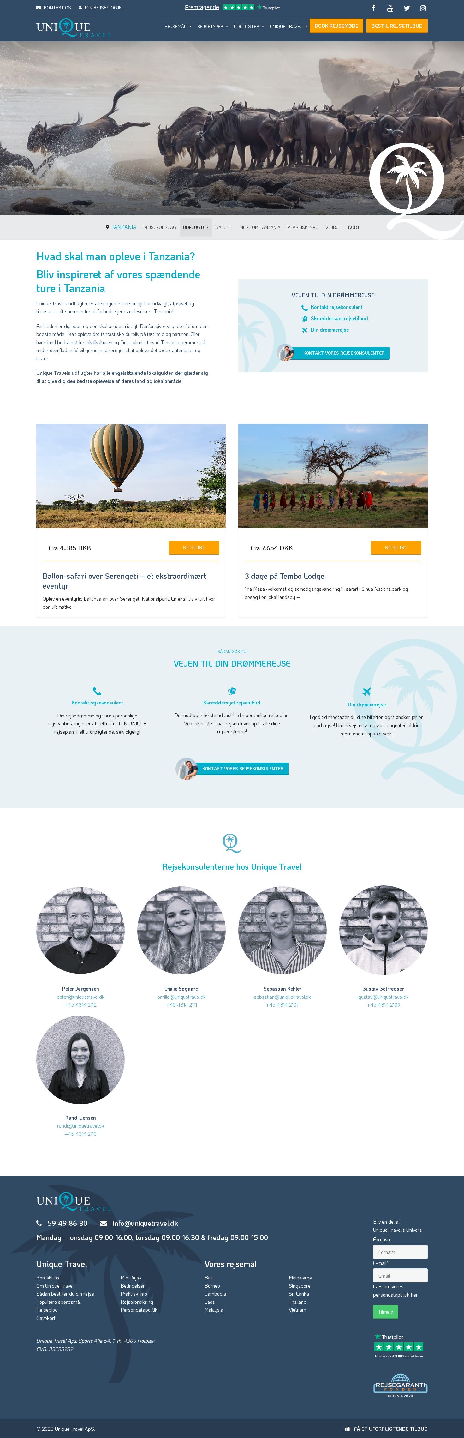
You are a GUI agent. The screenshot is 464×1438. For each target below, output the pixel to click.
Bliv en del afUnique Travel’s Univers (397, 1225)
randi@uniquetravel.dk (80, 1125)
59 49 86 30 (67, 1223)
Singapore (300, 1285)
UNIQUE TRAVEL (286, 26)
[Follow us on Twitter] (406, 7)
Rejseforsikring (137, 1301)
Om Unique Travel (55, 1285)
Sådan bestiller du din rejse (65, 1293)
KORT (354, 227)
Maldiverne (300, 1277)
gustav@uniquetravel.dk (383, 996)
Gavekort (46, 1318)
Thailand (297, 1301)
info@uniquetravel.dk (145, 1223)
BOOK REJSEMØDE (336, 25)
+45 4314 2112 (80, 1004)
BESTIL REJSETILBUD (397, 25)
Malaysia (214, 1309)
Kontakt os (47, 1277)
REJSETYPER (210, 26)
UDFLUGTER (246, 26)
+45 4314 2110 (80, 1133)
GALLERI (224, 227)
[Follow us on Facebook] (374, 7)
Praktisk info (134, 1293)
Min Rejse (131, 1277)
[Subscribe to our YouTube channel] (390, 7)
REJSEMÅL (176, 26)
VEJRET (333, 227)
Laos (210, 1301)
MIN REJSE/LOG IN (103, 7)
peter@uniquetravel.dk (80, 996)
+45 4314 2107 (282, 1004)
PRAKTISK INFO (302, 227)
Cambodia (215, 1293)
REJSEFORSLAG (159, 227)
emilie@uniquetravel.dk (182, 996)
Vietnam (297, 1309)
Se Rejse (194, 547)
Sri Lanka (299, 1293)
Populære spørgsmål (58, 1301)
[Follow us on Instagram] (423, 7)
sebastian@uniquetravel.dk (282, 996)
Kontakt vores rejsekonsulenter (343, 353)
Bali (208, 1277)
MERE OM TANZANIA (260, 227)
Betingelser (133, 1285)
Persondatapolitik (139, 1309)
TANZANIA (123, 227)
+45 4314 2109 (384, 1004)
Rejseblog (47, 1309)
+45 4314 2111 (181, 1004)
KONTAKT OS (57, 7)
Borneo (212, 1285)
